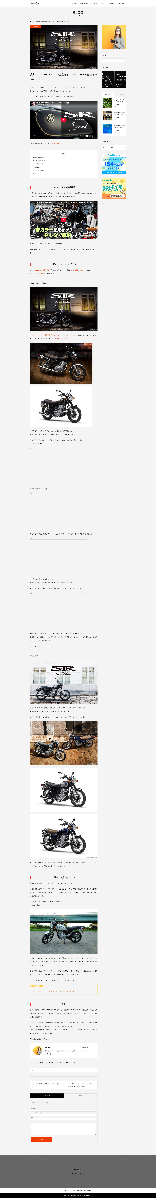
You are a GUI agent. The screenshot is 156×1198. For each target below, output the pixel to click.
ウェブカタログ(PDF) (60, 338)
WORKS (94, 3)
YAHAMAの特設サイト (41, 270)
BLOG (102, 3)
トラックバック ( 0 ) (81, 1095)
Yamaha (45, 1070)
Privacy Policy (87, 1190)
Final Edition (56, 144)
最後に (35, 173)
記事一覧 (84, 1047)
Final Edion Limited (39, 164)
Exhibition (79, 1190)
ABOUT (74, 3)
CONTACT (121, 3)
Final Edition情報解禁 (38, 157)
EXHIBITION (111, 3)
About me (72, 1190)
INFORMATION (84, 3)
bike (42, 1070)
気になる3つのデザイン (39, 160)
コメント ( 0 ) (47, 1095)
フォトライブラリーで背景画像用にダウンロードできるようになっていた (54, 335)
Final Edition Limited (77, 270)
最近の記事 (107, 94)
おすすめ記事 (119, 94)
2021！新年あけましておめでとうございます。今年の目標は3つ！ (53, 991)
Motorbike (36, 26)
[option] (114, 79)
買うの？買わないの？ (39, 170)
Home (66, 1190)
